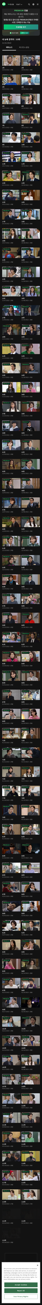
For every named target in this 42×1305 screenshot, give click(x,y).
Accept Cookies (21, 1285)
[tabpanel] (21, 650)
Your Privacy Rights (20, 1296)
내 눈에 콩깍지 (8, 39)
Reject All (21, 1291)
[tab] (9, 47)
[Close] (37, 1265)
